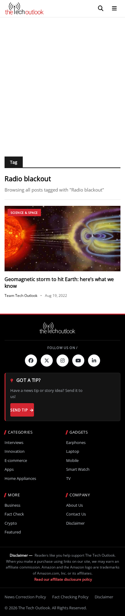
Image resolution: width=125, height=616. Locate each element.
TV (68, 478)
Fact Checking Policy (70, 597)
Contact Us (76, 514)
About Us (74, 505)
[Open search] (101, 8)
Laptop (72, 451)
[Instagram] (62, 360)
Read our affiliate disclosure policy (63, 579)
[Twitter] (47, 360)
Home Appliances (20, 478)
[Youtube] (78, 360)
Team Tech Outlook (21, 295)
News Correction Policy (25, 597)
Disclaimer (75, 523)
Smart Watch (78, 469)
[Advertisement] (62, 83)
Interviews (14, 442)
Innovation (15, 451)
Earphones (76, 442)
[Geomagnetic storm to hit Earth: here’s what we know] (62, 238)
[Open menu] (114, 8)
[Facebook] (31, 360)
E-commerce (16, 460)
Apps (9, 469)
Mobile (72, 460)
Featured (13, 532)
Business (12, 505)
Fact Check (14, 514)
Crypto (11, 523)
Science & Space (24, 212)
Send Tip (19, 410)
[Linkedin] (94, 360)
